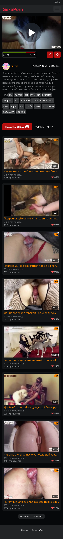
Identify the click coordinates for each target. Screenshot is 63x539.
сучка (37, 106)
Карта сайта (37, 530)
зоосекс (20, 111)
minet (35, 100)
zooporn (7, 100)
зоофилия (8, 111)
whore (43, 100)
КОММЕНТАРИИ (44, 126)
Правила (25, 530)
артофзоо (48, 106)
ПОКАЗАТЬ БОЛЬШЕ (31, 516)
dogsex (18, 94)
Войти (57, 2)
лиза (5, 106)
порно (13, 106)
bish (51, 100)
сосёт (29, 106)
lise (11, 94)
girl (38, 94)
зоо (22, 106)
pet (26, 94)
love (32, 94)
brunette (46, 94)
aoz (16, 100)
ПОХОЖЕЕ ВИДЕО (16, 126)
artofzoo (25, 100)
